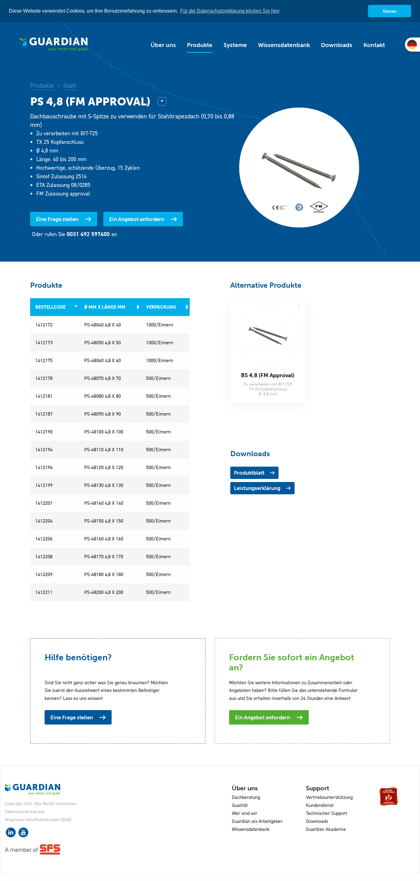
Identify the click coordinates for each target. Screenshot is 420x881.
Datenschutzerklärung (24, 812)
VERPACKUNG (161, 307)
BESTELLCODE (50, 307)
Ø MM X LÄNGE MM (104, 307)
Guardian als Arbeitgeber (257, 821)
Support (317, 788)
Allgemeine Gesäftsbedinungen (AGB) (38, 820)
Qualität (240, 805)
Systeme (235, 45)
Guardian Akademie (326, 829)
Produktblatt (249, 473)
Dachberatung (246, 797)
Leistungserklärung (257, 488)
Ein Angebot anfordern (136, 219)
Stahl (69, 85)
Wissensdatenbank (284, 45)
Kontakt (374, 45)
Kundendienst (320, 805)
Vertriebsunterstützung (329, 797)
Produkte (199, 45)
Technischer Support (326, 813)
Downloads (336, 45)
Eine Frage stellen (57, 219)
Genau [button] (390, 11)
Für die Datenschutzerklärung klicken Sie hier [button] (229, 11)
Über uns (163, 45)
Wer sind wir (244, 813)
